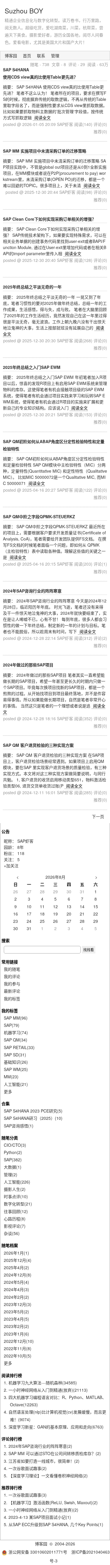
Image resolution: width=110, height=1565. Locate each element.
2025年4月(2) (16, 1267)
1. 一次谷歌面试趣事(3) (25, 1495)
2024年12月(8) (17, 1275)
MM (11, 1076)
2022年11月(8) (17, 1348)
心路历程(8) (15, 1219)
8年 (20, 847)
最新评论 (12, 991)
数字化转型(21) (18, 1204)
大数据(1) (12, 1167)
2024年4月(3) (16, 1289)
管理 (55, 55)
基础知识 (16, 1062)
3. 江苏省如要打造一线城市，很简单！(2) (41, 1461)
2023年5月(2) (16, 1311)
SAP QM (15, 1040)
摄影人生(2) (15, 1189)
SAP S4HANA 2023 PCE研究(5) (33, 1111)
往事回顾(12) (16, 1211)
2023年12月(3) (17, 1304)
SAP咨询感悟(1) (18, 1126)
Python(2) (13, 1152)
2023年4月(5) (16, 1319)
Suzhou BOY (24, 10)
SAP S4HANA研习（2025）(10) (33, 1118)
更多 (8, 1091)
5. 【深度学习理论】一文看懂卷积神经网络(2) (46, 1475)
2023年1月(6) (16, 1334)
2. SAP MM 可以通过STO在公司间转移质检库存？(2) (52, 1453)
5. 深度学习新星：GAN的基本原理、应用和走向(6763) (54, 1427)
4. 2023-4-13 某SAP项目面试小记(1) (37, 1517)
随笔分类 (9, 1138)
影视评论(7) (15, 1226)
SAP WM (16, 1069)
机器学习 (16, 1032)
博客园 (11, 55)
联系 (41, 55)
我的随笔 (12, 969)
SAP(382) (13, 1159)
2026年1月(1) (16, 1253)
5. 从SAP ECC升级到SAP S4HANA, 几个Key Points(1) (53, 1524)
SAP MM (16, 1018)
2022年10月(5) (17, 1356)
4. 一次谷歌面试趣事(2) (25, 1468)
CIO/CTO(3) (15, 1145)
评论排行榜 (11, 1439)
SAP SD (15, 1055)
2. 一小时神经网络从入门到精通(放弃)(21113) (46, 1390)
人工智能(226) (17, 1182)
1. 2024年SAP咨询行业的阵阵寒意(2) (38, 1446)
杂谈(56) (12, 1233)
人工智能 (16, 1084)
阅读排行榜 (11, 1375)
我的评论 (12, 976)
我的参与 (12, 984)
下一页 (98, 816)
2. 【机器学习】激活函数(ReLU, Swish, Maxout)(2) (51, 1502)
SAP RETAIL (19, 1047)
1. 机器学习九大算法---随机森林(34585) (40, 1383)
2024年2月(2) (16, 1297)
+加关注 (11, 865)
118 (20, 853)
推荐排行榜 (11, 1487)
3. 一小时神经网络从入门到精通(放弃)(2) (41, 1510)
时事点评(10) (16, 1196)
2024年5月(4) (16, 1282)
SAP (11, 1025)
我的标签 (12, 998)
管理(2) (10, 1174)
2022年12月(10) (19, 1341)
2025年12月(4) (17, 1260)
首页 (27, 55)
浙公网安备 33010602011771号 (38, 1552)
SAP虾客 (25, 841)
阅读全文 (42, 117)
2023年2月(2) (16, 1326)
